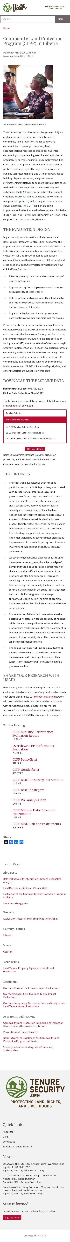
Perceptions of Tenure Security (20, 1032)
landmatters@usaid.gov (46, 696)
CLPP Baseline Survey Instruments (38, 780)
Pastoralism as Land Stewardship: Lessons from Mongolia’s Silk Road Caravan (29, 1177)
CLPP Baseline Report (28, 790)
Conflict (7, 951)
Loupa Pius (29, 1181)
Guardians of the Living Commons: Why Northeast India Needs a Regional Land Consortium (33, 1188)
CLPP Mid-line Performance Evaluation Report (33, 733)
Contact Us (9, 1141)
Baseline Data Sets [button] (14, 413)
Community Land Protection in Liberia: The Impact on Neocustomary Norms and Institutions (33, 1024)
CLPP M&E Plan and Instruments (37, 824)
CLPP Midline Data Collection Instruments (34, 812)
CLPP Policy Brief (25, 759)
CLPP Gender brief (26, 770)
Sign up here (12, 1217)
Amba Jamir (29, 1193)
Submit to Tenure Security (17, 1146)
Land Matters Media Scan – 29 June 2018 (25, 888)
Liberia (7, 935)
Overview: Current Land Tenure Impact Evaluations (31, 988)
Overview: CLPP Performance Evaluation (34, 747)
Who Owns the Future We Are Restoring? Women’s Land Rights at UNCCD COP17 (33, 1165)
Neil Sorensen (30, 1170)
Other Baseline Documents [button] (17, 419)
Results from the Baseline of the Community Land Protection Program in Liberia (31, 1039)
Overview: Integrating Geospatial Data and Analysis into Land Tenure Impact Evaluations (34, 1004)
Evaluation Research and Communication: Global (30, 918)
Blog (5, 1136)
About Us (8, 1131)
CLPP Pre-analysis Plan (29, 800)
